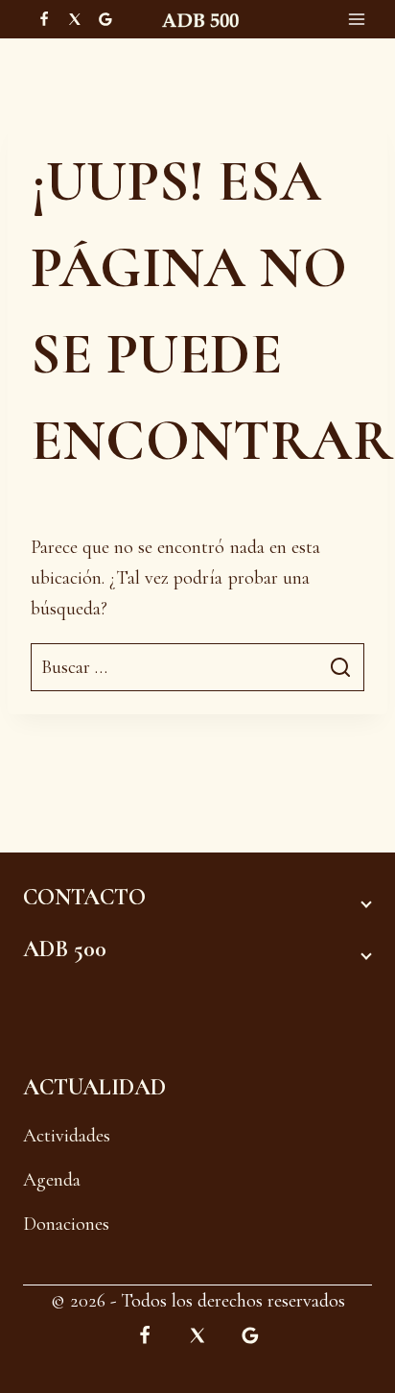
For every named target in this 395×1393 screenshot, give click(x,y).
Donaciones (66, 1224)
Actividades (66, 1135)
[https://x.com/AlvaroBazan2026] (74, 19)
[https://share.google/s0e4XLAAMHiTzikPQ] (250, 1335)
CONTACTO (84, 897)
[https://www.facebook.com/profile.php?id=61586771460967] (44, 19)
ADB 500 (64, 949)
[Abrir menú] (356, 19)
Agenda (52, 1179)
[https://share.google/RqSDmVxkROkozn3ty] (105, 19)
